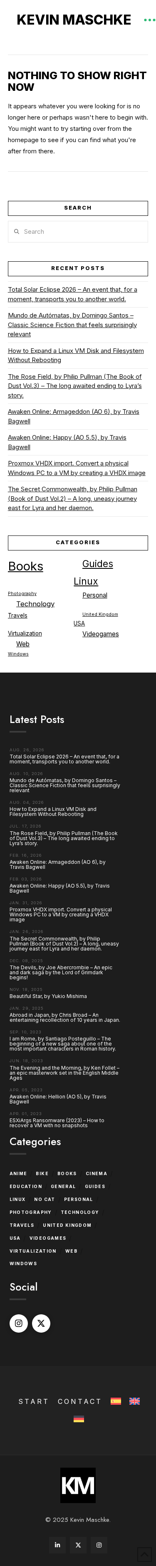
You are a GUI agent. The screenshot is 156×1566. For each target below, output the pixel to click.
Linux (86, 581)
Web (23, 644)
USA (79, 623)
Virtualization (25, 633)
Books (25, 566)
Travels (17, 615)
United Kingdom (100, 614)
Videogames (100, 634)
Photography (22, 593)
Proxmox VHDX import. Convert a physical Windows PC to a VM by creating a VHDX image (77, 468)
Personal (94, 595)
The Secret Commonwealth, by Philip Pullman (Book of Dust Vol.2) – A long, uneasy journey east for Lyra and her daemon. (72, 498)
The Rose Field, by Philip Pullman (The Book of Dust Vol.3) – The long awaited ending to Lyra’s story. (75, 386)
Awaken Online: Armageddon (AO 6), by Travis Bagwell (73, 416)
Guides (97, 564)
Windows (18, 654)
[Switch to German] (78, 1419)
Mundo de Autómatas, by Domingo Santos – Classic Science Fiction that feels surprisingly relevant (72, 324)
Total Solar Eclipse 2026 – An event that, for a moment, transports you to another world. (72, 294)
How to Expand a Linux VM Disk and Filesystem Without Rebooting (76, 355)
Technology (35, 604)
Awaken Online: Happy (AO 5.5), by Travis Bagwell (67, 442)
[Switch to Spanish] (115, 1402)
